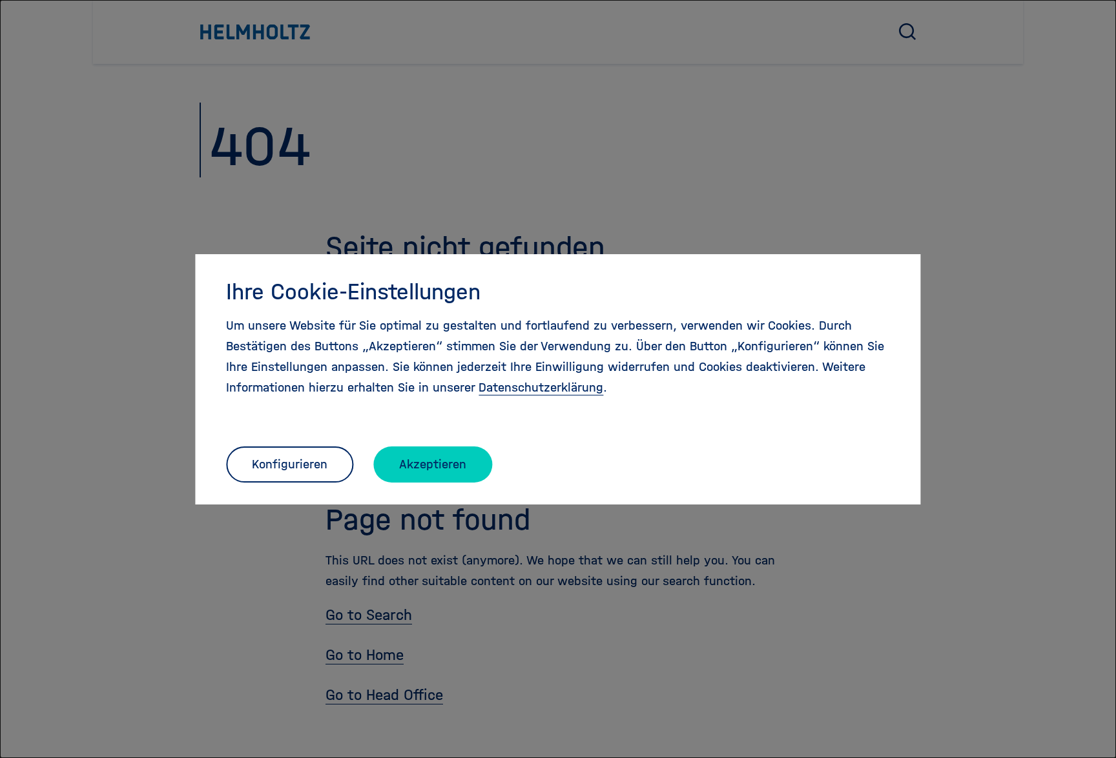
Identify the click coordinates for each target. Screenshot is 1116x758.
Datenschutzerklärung (541, 387)
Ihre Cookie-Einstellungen (353, 291)
